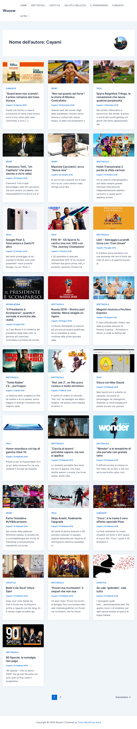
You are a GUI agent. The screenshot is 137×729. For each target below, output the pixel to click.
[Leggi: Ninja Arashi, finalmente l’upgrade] (68, 496)
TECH (99, 88)
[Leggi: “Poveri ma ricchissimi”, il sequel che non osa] (68, 566)
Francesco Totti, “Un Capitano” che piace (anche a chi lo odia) (19, 170)
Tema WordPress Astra (89, 722)
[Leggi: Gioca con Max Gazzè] (113, 360)
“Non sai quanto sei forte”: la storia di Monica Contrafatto (68, 97)
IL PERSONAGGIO (99, 5)
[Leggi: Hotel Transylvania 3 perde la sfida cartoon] (113, 145)
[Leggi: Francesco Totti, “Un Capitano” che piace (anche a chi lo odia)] (23, 145)
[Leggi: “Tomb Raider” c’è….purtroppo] (23, 360)
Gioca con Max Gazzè (110, 382)
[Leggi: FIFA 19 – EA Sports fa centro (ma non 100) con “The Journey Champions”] (68, 218)
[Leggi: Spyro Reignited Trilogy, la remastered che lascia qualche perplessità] (113, 71)
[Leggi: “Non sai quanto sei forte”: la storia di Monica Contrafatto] (68, 71)
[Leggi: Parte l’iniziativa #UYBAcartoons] (23, 496)
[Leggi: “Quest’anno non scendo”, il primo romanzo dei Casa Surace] (23, 71)
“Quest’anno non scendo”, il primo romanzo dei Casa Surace (22, 97)
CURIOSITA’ (118, 5)
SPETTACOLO (38, 5)
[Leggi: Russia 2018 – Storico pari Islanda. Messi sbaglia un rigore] (68, 287)
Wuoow (9, 11)
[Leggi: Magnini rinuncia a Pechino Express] (113, 287)
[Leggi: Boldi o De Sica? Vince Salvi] (23, 566)
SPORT (54, 88)
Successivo (123, 697)
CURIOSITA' (11, 88)
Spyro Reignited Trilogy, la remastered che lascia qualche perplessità (113, 97)
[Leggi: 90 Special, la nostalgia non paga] (23, 635)
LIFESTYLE (54, 5)
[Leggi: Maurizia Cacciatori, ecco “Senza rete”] (68, 145)
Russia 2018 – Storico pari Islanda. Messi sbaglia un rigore (67, 313)
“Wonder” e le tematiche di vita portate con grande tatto (113, 452)
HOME (23, 5)
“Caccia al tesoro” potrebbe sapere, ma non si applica (67, 452)
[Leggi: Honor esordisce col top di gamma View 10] (23, 426)
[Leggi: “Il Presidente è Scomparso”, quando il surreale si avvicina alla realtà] (23, 287)
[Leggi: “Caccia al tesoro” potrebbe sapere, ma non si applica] (68, 426)
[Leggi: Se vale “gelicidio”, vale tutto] (113, 566)
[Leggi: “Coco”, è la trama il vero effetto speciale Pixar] (113, 496)
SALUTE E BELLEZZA (75, 5)
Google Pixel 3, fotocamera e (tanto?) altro (20, 243)
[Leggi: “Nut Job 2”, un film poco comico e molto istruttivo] (68, 360)
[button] (28, 16)
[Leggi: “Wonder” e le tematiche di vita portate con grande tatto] (113, 426)
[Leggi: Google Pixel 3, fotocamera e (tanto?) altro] (23, 218)
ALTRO (23, 16)
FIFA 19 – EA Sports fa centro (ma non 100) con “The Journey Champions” (68, 243)
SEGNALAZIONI (13, 304)
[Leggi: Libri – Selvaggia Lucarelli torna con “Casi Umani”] (113, 218)
